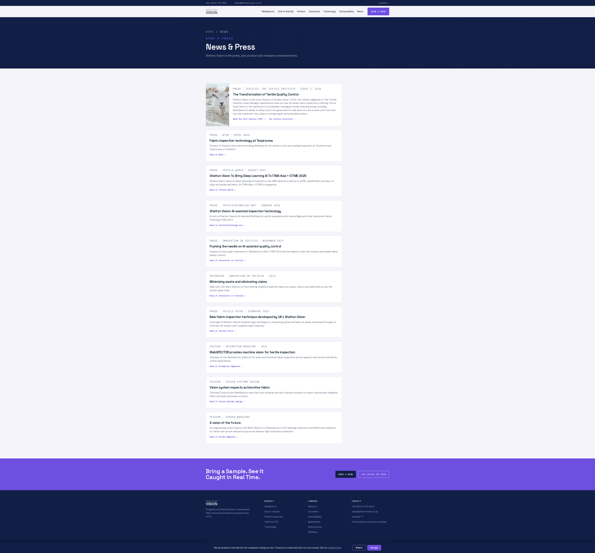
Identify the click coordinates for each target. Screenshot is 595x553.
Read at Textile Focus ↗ (223, 331)
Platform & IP (271, 521)
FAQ (310, 532)
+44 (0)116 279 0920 (216, 3)
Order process (315, 526)
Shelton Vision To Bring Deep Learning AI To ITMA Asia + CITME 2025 (258, 176)
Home (210, 31)
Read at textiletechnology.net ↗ (227, 225)
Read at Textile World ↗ (223, 190)
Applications (314, 521)
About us (312, 506)
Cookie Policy (334, 547)
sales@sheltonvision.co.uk (247, 3)
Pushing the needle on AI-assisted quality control (245, 246)
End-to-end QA (272, 511)
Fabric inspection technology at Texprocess (241, 141)
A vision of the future (225, 423)
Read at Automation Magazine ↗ (226, 366)
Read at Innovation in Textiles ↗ (228, 260)
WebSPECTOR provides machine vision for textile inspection (252, 352)
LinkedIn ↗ (383, 3)
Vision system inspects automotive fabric (240, 387)
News (360, 11)
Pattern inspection (273, 516)
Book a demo (378, 11)
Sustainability (346, 11)
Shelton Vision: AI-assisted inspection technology (245, 211)
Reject (359, 547)
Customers (314, 11)
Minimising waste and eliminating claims (238, 282)
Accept (374, 547)
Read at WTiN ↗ (217, 154)
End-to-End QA (286, 11)
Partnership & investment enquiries (369, 521)
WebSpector (268, 11)
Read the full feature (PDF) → (249, 119)
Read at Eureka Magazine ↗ (224, 436)
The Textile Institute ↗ (282, 119)
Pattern (301, 11)
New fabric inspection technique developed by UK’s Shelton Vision (257, 317)
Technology (330, 11)
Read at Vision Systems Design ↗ (227, 401)
